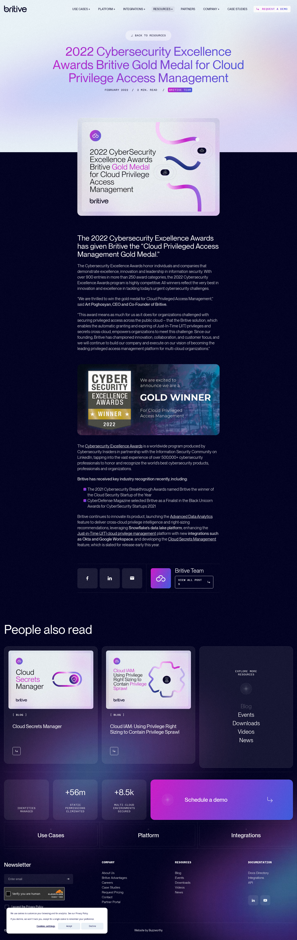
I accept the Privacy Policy (27, 907)
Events (179, 878)
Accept (69, 926)
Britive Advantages (114, 878)
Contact (107, 897)
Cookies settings (46, 926)
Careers (107, 882)
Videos (180, 887)
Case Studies (111, 887)
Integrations (256, 878)
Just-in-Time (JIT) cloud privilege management (116, 533)
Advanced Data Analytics (191, 516)
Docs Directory (258, 873)
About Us (108, 873)
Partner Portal (111, 902)
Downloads (183, 882)
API (250, 882)
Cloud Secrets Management (192, 539)
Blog (178, 873)
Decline (92, 926)
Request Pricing (112, 892)
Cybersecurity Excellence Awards (113, 446)
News (179, 892)
